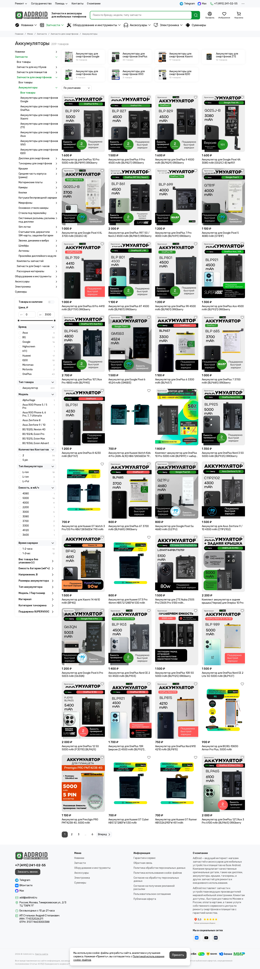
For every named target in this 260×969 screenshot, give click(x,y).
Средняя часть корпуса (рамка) (32, 175)
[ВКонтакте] (197, 938)
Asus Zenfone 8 (38, 420)
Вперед (102, 834)
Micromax (38, 364)
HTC (38, 351)
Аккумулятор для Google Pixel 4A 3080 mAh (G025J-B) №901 (221, 161)
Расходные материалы (30, 271)
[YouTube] (206, 938)
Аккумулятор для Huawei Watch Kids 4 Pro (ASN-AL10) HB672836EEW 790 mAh (129, 454)
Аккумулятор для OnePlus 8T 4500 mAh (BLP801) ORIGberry (128, 308)
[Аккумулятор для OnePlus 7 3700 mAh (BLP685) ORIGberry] (223, 343)
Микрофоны (25, 202)
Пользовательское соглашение (152, 894)
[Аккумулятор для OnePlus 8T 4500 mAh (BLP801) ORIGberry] (130, 270)
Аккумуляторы (28, 87)
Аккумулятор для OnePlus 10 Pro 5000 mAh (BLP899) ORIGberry (80, 161)
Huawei (38, 355)
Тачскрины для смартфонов (35, 163)
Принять (178, 955)
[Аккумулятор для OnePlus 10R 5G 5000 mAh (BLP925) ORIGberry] (176, 636)
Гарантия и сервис (145, 858)
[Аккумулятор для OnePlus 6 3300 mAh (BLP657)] (176, 343)
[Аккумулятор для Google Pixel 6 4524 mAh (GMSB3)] (130, 343)
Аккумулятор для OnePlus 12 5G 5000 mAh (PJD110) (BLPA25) (80, 748)
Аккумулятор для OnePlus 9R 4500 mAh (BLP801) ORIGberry (175, 308)
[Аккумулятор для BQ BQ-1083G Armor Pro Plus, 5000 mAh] (223, 710)
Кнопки (23, 192)
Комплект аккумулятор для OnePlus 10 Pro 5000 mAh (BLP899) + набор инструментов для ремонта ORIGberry (176, 454)
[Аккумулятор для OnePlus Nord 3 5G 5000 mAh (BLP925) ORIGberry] (223, 416)
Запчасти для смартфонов (64, 34)
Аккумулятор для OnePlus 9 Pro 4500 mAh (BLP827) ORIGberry (126, 161)
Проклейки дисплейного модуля (37, 256)
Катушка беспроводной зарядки (38, 197)
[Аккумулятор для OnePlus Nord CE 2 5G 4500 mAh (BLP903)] (130, 636)
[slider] (18, 320)
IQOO (38, 360)
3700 (38, 521)
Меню (30, 34)
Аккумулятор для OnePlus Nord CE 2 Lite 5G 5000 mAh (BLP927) (222, 674)
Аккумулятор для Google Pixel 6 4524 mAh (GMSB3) (126, 381)
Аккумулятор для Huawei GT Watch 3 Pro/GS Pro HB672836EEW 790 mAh (83, 528)
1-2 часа (38, 548)
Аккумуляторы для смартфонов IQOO (39, 151)
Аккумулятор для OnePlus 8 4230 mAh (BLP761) (81, 454)
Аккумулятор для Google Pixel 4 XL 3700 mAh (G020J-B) (82, 234)
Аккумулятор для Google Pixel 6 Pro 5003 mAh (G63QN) (82, 674)
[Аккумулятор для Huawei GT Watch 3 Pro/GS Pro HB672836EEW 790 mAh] (83, 490)
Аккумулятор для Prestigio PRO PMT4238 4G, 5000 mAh (80, 821)
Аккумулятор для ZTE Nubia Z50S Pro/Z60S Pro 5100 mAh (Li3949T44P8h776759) (174, 601)
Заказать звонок (28, 871)
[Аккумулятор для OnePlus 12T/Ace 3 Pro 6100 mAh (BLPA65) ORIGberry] (223, 783)
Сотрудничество (41, 3)
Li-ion (38, 476)
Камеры (23, 187)
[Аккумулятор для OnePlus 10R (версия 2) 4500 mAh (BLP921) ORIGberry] (130, 710)
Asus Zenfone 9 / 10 (38, 424)
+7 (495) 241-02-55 (226, 3)
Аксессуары (138, 25)
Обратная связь (143, 863)
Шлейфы (24, 245)
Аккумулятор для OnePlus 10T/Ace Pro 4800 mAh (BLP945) (82, 381)
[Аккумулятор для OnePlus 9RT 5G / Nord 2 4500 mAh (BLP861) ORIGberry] (130, 196)
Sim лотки (25, 226)
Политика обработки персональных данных (160, 867)
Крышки (23, 168)
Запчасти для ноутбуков (31, 67)
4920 (38, 530)
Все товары (24, 62)
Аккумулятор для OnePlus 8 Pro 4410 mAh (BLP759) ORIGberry (83, 308)
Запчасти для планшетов (32, 72)
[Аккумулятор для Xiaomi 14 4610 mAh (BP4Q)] (83, 563)
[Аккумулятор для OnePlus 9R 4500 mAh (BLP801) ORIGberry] (176, 270)
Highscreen (38, 346)
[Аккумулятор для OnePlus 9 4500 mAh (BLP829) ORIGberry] (176, 123)
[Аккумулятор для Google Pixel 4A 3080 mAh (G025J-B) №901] (223, 123)
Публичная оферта (145, 899)
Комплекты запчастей (30, 261)
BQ (38, 337)
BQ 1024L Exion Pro (38, 434)
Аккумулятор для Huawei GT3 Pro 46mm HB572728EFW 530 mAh (128, 601)
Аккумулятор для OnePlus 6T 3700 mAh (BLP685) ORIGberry (128, 528)
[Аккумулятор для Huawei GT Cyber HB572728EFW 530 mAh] (130, 783)
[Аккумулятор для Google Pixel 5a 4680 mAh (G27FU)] (176, 490)
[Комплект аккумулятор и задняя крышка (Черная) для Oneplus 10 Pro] (223, 563)
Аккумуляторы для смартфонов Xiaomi (39, 117)
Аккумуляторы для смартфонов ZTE (39, 125)
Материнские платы (31, 182)
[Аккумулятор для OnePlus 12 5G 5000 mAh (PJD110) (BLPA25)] (83, 710)
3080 (38, 516)
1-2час (38, 553)
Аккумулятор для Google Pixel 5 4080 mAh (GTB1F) (220, 234)
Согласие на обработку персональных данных (156, 879)
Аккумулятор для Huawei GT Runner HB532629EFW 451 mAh (176, 821)
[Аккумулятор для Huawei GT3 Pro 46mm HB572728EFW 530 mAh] (130, 563)
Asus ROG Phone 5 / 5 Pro (38, 406)
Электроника (169, 25)
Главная (19, 34)
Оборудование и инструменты (95, 25)
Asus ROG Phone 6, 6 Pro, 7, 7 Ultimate (38, 414)
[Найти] (196, 15)
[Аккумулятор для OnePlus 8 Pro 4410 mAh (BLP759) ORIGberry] (83, 270)
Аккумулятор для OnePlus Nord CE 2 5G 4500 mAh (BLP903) (129, 674)
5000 (38, 498)
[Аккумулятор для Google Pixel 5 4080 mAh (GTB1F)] (223, 196)
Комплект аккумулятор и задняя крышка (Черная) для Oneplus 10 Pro (223, 601)
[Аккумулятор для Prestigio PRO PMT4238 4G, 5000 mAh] (83, 783)
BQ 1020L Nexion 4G (38, 429)
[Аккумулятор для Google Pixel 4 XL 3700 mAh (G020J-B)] (83, 196)
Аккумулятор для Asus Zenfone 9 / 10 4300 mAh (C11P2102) (222, 528)
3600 (38, 534)
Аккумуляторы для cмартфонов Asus (39, 134)
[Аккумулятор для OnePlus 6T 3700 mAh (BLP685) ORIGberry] (130, 490)
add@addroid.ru (28, 897)
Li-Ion (38, 472)
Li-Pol (38, 481)
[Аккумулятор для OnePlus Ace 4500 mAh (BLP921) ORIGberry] (223, 270)
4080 (38, 493)
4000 (38, 502)
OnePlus (38, 374)
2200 (38, 507)
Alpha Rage (38, 400)
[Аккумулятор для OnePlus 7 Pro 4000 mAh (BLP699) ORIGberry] (176, 196)
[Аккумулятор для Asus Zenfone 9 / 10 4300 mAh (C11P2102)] (223, 490)
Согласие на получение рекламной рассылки (154, 887)
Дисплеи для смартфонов (34, 158)
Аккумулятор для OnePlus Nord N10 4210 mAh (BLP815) (175, 748)
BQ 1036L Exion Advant (38, 443)
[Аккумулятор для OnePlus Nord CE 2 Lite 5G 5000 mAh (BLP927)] (223, 636)
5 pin (38, 460)
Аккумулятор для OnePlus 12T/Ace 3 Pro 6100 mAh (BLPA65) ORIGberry (223, 821)
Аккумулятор (38, 388)
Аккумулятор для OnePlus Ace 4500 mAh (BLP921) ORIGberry (223, 308)
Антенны (24, 250)
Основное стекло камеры (33, 208)
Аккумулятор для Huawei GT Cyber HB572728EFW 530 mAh (128, 821)
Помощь (60, 3)
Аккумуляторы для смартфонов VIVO (39, 143)
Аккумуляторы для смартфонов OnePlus (39, 108)
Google (38, 341)
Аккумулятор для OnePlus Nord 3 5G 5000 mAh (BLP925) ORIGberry (223, 454)
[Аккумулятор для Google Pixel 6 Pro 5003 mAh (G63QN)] (83, 636)
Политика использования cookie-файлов (158, 872)
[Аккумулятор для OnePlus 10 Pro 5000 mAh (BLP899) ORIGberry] (83, 123)
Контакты (77, 3)
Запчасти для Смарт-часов (33, 266)
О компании (93, 3)
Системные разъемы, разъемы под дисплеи (37, 220)
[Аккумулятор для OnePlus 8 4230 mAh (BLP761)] (83, 416)
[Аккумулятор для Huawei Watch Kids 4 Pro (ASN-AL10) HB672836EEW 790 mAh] (130, 416)
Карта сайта (41, 954)
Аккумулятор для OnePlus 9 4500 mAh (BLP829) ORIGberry (174, 161)
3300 (38, 525)
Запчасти (53, 25)
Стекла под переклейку (33, 213)
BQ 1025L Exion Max (38, 438)
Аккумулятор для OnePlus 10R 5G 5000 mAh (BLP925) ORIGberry (174, 674)
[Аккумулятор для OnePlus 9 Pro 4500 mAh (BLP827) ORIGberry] (130, 123)
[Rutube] (216, 938)
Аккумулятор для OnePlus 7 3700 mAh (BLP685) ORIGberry (221, 381)
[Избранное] (102, 97)
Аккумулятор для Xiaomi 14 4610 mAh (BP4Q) (81, 601)
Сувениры (199, 25)
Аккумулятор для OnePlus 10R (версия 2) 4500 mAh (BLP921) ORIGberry (126, 748)
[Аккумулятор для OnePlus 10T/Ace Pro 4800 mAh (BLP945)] (83, 343)
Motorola (38, 369)
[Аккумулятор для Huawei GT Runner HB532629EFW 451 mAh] (176, 783)
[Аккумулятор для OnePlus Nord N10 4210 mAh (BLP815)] (176, 710)
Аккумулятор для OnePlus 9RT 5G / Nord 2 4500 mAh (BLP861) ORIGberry (130, 234)
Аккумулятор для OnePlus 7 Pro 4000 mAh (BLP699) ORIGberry (173, 234)
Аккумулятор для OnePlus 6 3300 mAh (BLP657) (174, 381)
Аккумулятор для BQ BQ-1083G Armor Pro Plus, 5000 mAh (220, 748)
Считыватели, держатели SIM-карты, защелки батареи (36, 234)
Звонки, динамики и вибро (34, 240)
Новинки (27, 25)
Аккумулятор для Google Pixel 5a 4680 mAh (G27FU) (174, 528)
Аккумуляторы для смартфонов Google (39, 99)
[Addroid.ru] (31, 15)
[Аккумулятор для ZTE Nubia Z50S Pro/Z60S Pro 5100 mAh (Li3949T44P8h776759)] (176, 563)
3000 (38, 511)
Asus (38, 332)
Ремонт (19, 3)
